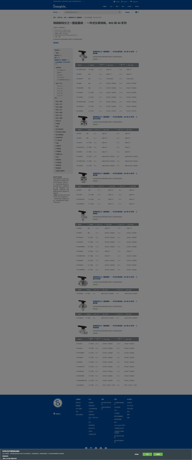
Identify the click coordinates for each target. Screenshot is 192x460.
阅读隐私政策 (5, 456)
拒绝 (147, 454)
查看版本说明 (14, 458)
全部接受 (158, 454)
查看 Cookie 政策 (6, 458)
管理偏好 (137, 454)
